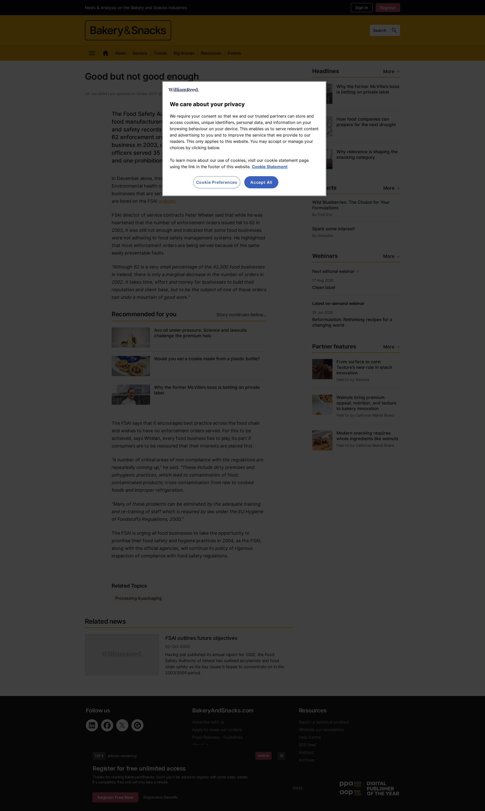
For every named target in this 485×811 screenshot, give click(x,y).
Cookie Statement (269, 166)
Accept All (261, 182)
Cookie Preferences (216, 182)
